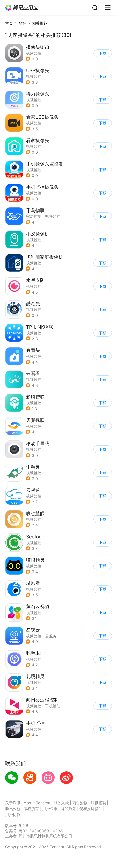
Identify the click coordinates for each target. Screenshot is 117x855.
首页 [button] (9, 23)
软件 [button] (22, 23)
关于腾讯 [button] (12, 803)
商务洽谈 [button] (80, 803)
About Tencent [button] (37, 803)
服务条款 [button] (61, 803)
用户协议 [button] (12, 814)
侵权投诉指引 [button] (90, 808)
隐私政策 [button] (68, 808)
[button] (21, 8)
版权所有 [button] (31, 808)
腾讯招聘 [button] (98, 803)
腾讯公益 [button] (12, 808)
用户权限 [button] (49, 808)
